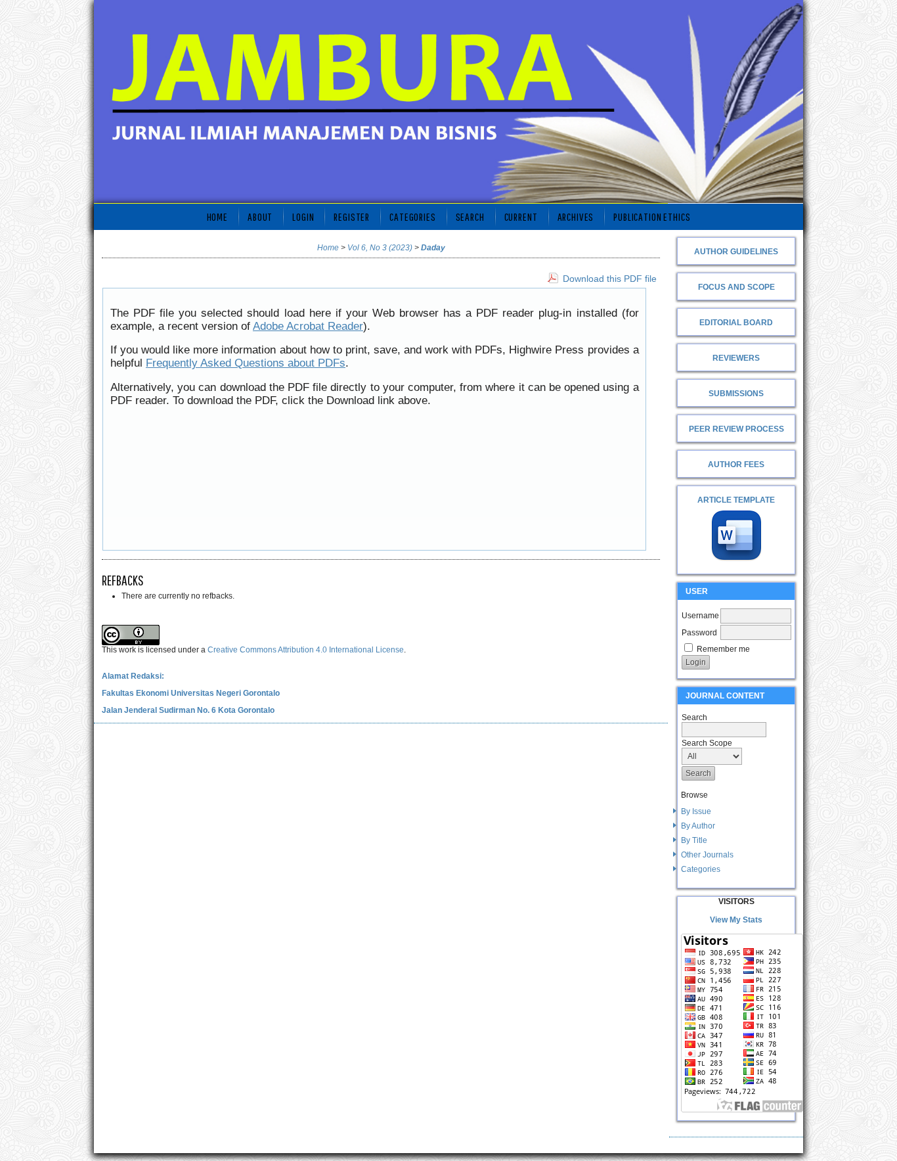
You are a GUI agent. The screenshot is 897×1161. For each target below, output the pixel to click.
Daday (433, 247)
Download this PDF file (610, 278)
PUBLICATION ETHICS (651, 216)
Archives (576, 216)
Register (352, 216)
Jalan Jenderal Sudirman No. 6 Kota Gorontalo (188, 710)
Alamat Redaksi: (133, 676)
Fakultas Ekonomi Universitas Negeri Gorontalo (191, 693)
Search (470, 216)
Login (303, 216)
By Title (694, 840)
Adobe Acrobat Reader (308, 326)
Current (521, 216)
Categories (700, 869)
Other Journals (707, 854)
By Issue (696, 811)
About (260, 216)
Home (217, 216)
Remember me (723, 649)
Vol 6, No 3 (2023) (379, 247)
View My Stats (736, 919)
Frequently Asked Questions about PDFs (245, 363)
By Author (698, 826)
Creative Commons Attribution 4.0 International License (306, 649)
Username (700, 615)
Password (699, 632)
